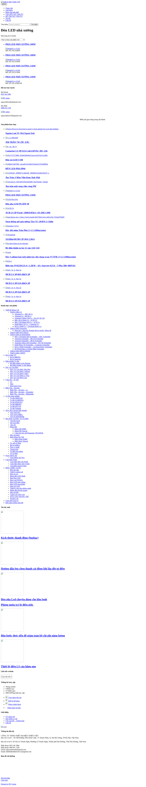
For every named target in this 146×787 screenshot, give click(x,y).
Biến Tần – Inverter (12, 388)
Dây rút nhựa (15, 435)
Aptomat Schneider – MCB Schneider (28, 341)
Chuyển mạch (15, 421)
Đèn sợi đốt (14, 492)
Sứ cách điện (14, 423)
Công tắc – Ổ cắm (12, 380)
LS (11, 382)
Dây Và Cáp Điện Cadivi (19, 374)
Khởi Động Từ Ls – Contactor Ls (27, 324)
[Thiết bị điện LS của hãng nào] (12, 662)
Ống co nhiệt (14, 447)
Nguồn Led (14, 499)
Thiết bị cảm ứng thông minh (20, 488)
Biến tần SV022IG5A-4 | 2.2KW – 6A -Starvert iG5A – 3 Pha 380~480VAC (40, 265)
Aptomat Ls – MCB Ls (23, 316)
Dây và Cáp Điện (11, 367)
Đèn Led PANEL (16, 480)
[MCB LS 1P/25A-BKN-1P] (13, 296)
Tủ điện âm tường (16, 451)
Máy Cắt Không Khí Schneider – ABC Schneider (32, 337)
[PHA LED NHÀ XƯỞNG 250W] (12, 81)
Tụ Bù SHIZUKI (16, 398)
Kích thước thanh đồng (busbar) (19, 537)
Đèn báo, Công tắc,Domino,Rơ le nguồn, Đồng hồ (33, 330)
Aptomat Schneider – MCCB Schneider (29, 339)
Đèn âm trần (14, 470)
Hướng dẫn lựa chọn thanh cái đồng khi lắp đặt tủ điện (33, 568)
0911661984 (5, 778)
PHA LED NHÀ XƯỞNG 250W (20, 77)
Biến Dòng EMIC (21, 439)
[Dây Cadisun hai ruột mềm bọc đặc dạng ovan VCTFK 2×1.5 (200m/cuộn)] (8, 252)
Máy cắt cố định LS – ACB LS (26, 320)
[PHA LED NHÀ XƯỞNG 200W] (12, 49)
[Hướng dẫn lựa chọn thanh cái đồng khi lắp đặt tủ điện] (12, 564)
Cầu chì (13, 425)
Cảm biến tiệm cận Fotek (19, 462)
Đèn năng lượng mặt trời (14, 503)
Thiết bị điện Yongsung (18, 328)
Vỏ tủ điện (14, 453)
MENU (4, 4)
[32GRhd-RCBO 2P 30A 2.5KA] (10, 235)
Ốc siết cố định (15, 443)
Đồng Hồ (13, 427)
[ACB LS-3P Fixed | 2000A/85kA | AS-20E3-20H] (9, 208)
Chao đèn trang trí (11, 501)
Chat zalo (4, 780)
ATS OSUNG (15, 412)
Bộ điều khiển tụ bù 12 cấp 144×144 (22, 248)
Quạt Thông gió (11, 456)
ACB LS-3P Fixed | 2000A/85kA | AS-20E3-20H (27, 212)
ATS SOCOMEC (16, 415)
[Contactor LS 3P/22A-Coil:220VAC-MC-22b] (11, 147)
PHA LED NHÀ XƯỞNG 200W (20, 44)
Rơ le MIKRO (15, 357)
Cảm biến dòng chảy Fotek (20, 464)
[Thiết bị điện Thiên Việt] (10, 2)
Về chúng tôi (10, 717)
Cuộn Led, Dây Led (17, 494)
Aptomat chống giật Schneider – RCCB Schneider (33, 343)
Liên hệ (8, 723)
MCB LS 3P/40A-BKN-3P (17, 274)
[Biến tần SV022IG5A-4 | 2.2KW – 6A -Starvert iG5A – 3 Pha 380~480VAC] (8, 261)
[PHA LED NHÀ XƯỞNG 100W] (12, 59)
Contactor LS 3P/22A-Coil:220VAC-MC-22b (26, 151)
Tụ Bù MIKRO (15, 404)
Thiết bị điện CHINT (17, 353)
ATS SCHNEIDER (17, 417)
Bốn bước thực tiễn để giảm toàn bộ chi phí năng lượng (33, 635)
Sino (11, 384)
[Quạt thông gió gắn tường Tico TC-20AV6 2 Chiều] (34, 217)
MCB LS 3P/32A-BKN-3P (17, 283)
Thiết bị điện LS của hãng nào (18, 666)
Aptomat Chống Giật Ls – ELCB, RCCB (30, 318)
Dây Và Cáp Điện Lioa (18, 378)
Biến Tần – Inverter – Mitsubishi (22, 394)
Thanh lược (14, 449)
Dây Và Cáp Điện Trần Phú (20, 369)
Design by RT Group (8, 784)
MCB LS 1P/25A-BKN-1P (17, 301)
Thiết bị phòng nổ (16, 472)
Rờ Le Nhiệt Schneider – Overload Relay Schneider (33, 347)
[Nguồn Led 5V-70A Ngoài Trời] (32, 129)
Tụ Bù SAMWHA (17, 400)
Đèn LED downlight (17, 484)
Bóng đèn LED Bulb (17, 476)
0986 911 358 (6, 108)
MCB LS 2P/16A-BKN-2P (17, 292)
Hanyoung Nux (15, 386)
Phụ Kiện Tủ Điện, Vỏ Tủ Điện (17, 419)
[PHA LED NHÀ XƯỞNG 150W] (12, 70)
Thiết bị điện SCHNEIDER (20, 335)
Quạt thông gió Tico (17, 458)
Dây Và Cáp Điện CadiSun (20, 371)
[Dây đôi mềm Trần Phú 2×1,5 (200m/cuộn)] (12, 226)
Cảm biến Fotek (11, 460)
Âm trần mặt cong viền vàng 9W (20, 186)
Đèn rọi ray (14, 474)
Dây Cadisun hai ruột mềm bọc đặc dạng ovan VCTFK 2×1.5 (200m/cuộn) (40, 257)
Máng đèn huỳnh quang (18, 490)
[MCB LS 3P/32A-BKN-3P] (13, 279)
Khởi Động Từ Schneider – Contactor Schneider (32, 345)
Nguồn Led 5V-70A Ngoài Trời (20, 133)
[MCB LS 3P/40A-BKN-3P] (13, 270)
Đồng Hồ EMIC (20, 429)
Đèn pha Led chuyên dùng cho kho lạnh (24, 599)
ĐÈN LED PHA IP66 (15, 168)
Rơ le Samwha (15, 359)
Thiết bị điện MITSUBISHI (20, 351)
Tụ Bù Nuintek (15, 408)
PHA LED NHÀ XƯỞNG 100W (20, 55)
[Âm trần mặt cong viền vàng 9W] (26, 182)
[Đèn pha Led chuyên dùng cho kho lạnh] (12, 594)
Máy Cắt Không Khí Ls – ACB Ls (27, 322)
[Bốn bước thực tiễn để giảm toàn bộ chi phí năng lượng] (12, 631)
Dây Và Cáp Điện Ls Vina (19, 376)
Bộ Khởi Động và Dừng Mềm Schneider (29, 349)
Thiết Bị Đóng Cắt (12, 310)
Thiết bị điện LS (16, 312)
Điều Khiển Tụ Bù (12, 361)
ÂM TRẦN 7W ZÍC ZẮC (17, 142)
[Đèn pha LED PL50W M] (11, 199)
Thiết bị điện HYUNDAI (19, 333)
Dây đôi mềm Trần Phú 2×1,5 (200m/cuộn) (25, 230)
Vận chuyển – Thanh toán (14, 721)
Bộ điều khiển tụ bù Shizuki (20, 363)
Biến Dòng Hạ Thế (17, 437)
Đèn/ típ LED (15, 486)
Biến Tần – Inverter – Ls (19, 390)
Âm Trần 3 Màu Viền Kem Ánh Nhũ (22, 177)
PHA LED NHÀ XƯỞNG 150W (20, 66)
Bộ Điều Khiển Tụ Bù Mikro (20, 365)
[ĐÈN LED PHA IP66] (26, 164)
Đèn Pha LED (15, 478)
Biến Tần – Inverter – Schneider (21, 392)
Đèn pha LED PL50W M (17, 204)
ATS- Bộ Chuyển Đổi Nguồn (16, 410)
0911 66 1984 (6, 94)
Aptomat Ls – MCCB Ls (24, 314)
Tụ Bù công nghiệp (12, 396)
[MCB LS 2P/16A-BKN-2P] (13, 288)
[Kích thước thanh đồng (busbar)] (12, 533)
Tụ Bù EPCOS (15, 406)
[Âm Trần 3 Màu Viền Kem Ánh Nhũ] (27, 173)
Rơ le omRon (15, 445)
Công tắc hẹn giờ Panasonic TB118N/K (29, 433)
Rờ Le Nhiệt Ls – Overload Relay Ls (28, 326)
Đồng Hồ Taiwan (21, 431)
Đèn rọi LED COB (14, 160)
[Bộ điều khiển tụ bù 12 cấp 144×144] (16, 243)
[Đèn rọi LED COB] (26, 155)
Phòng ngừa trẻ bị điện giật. (17, 604)
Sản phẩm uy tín (11, 719)
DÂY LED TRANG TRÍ (19, 497)
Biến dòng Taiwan (21, 441)
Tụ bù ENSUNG (16, 402)
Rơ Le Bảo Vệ (10, 355)
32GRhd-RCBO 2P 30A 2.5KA (20, 239)
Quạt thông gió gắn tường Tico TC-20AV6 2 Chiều (29, 221)
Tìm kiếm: (4, 24)
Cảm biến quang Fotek (18, 466)
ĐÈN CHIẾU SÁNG (13, 468)
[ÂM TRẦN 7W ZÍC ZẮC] (11, 138)
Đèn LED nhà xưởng (17, 482)
